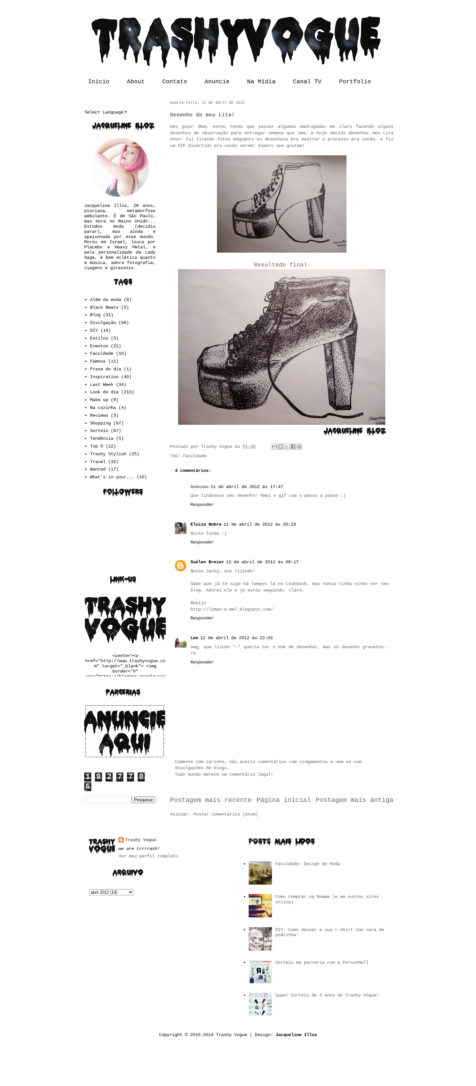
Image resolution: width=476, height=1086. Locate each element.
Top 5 (96, 446)
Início (98, 81)
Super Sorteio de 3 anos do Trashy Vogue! (327, 995)
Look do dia (104, 392)
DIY (94, 330)
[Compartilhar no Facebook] (293, 446)
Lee (194, 637)
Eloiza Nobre (205, 524)
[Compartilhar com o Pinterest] (299, 446)
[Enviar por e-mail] (274, 446)
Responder (202, 504)
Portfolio (355, 81)
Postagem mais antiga (354, 800)
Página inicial (283, 800)
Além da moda (105, 299)
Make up (99, 399)
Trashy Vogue (140, 839)
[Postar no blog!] (281, 446)
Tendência (101, 438)
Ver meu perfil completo (148, 856)
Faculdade (194, 456)
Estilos (99, 338)
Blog (95, 314)
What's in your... (112, 477)
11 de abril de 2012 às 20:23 (259, 524)
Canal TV (307, 81)
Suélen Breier (207, 562)
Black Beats (104, 307)
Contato (174, 81)
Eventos (99, 346)
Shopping (100, 423)
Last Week (101, 384)
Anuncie (217, 81)
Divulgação (103, 322)
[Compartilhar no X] (287, 446)
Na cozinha (103, 407)
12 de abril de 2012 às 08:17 (262, 562)
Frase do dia (105, 369)
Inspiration (104, 376)
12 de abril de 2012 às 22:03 (236, 637)
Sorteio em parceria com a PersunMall (321, 962)
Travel (98, 461)
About (136, 81)
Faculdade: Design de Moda (307, 863)
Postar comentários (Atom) (225, 814)
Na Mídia (261, 81)
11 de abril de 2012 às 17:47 (246, 486)
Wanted (98, 469)
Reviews (99, 415)
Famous (98, 361)
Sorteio (99, 430)
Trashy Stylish (108, 454)
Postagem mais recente (211, 800)
